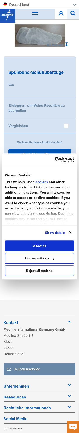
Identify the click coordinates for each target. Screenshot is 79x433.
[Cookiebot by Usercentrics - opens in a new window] (56, 159)
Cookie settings (37, 258)
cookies (42, 182)
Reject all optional (39, 271)
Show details (55, 233)
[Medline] (7, 15)
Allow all (39, 246)
